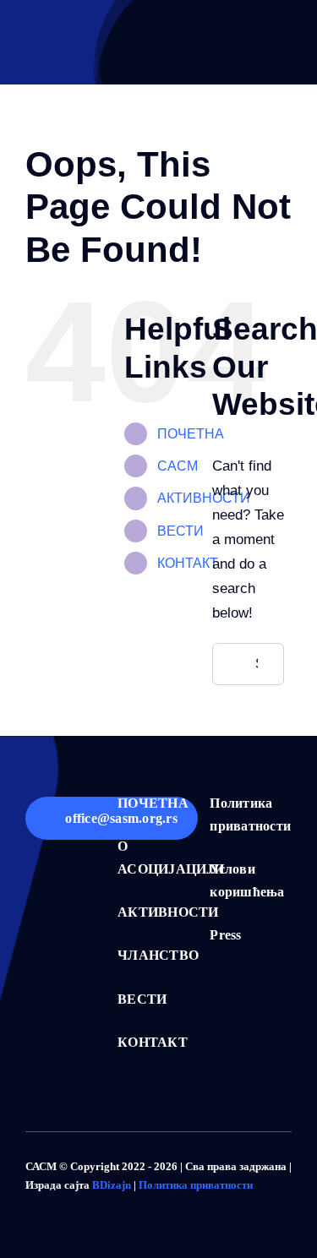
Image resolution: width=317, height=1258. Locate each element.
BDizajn (111, 1185)
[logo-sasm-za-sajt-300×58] (63, 43)
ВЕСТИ (180, 531)
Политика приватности (196, 1185)
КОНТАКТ (187, 563)
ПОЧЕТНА (190, 434)
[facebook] (30, 1201)
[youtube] (112, 1201)
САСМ (177, 466)
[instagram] (84, 1201)
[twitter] (57, 1201)
